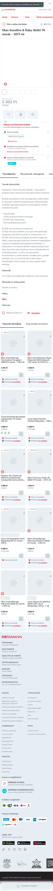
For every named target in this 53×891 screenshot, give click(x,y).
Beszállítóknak (7, 768)
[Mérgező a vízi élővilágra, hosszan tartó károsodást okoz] (9, 433)
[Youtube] (19, 849)
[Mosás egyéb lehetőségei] (32, 17)
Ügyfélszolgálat (7, 765)
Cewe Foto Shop (7, 734)
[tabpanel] (26, 248)
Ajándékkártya (6, 738)
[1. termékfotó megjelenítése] (4, 92)
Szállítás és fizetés (8, 698)
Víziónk (30, 705)
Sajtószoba (31, 712)
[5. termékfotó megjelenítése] (28, 92)
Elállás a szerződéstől (9, 714)
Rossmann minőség (34, 701)
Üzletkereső (6, 772)
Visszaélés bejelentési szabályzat (13, 717)
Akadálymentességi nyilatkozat (12, 721)
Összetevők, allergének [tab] (32, 173)
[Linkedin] (25, 849)
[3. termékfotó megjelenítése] (16, 92)
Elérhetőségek (6, 761)
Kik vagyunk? (32, 698)
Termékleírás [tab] (9, 173)
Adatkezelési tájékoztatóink (11, 710)
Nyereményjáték (33, 719)
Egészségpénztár (7, 741)
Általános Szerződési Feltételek (12, 707)
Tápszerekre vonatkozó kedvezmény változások (10, 702)
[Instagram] (14, 849)
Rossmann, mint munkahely (37, 734)
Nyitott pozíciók (33, 731)
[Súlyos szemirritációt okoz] (5, 433)
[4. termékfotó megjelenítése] (22, 92)
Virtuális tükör (6, 748)
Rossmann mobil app (9, 731)
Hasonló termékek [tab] (11, 323)
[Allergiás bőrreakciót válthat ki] (2, 433)
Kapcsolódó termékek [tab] (37, 323)
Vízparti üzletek (7, 745)
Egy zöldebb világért (34, 708)
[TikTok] (3, 849)
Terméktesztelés (7, 752)
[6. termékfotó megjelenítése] (34, 92)
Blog (29, 715)
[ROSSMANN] (12, 637)
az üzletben (16, 382)
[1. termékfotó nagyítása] (26, 63)
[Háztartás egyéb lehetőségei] (20, 17)
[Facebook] (8, 849)
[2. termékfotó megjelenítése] (10, 92)
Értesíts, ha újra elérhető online (17, 152)
